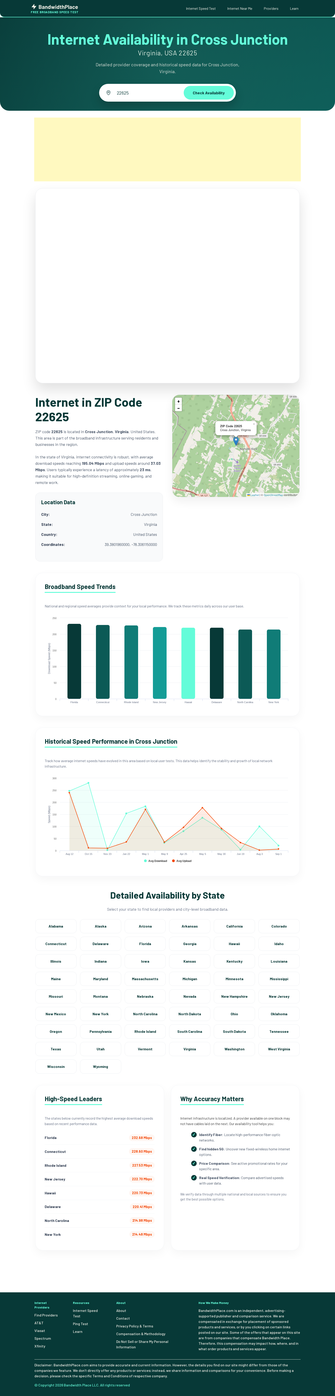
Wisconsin (56, 1066)
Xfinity (39, 1346)
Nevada (189, 996)
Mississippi (279, 979)
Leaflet (254, 494)
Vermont (145, 1049)
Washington (234, 1049)
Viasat (39, 1330)
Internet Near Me (239, 8)
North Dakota (189, 1014)
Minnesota (234, 979)
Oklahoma (279, 1014)
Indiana (101, 961)
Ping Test (80, 1323)
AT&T (39, 1323)
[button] (236, 441)
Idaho (279, 943)
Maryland (100, 979)
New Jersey (279, 996)
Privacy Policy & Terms (134, 1326)
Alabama (56, 926)
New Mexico (56, 1014)
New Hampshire (234, 996)
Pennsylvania (101, 1031)
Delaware (101, 943)
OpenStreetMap (273, 494)
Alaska (100, 926)
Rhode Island (145, 1031)
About (121, 1310)
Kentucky (234, 961)
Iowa (145, 961)
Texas (56, 1049)
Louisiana (279, 961)
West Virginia (279, 1049)
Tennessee (279, 1031)
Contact (123, 1318)
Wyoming (100, 1066)
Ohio (234, 1014)
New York (101, 1014)
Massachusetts (145, 979)
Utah (101, 1049)
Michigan (190, 979)
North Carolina (145, 1014)
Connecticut (56, 943)
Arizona (145, 926)
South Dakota (234, 1031)
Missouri (56, 996)
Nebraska (145, 996)
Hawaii (234, 943)
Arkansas (190, 926)
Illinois (55, 961)
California (234, 926)
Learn (294, 8)
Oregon (56, 1031)
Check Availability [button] (209, 92)
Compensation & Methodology (140, 1334)
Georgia (189, 943)
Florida (145, 943)
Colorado (279, 926)
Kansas (189, 961)
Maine (56, 979)
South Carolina (189, 1031)
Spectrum (42, 1338)
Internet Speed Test (201, 8)
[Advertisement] (167, 149)
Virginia (189, 1049)
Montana (100, 996)
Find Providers (46, 1315)
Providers (271, 8)
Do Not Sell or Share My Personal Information (142, 1344)
